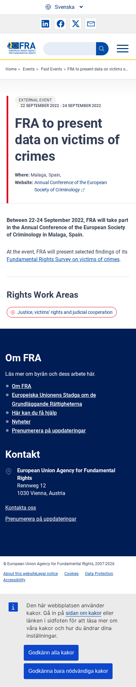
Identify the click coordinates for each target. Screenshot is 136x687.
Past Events (51, 69)
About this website (19, 573)
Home (11, 69)
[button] (45, 24)
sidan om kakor (83, 613)
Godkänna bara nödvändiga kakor (68, 671)
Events (29, 69)
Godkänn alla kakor (51, 652)
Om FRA (21, 386)
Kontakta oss (20, 508)
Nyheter (21, 422)
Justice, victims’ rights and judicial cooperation (65, 312)
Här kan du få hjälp (34, 413)
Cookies (71, 573)
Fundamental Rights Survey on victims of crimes (63, 259)
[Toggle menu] (122, 48)
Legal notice (47, 573)
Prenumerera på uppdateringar (49, 430)
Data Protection (99, 573)
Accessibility (14, 580)
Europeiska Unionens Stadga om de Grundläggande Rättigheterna (54, 399)
